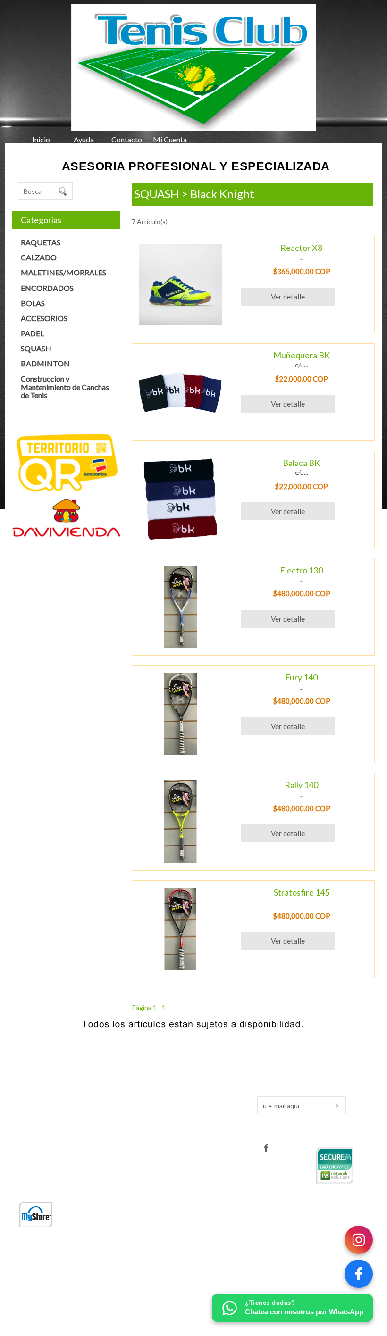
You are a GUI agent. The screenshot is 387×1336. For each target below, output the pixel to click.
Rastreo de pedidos (167, 1107)
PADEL (32, 333)
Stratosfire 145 (301, 892)
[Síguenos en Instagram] (359, 1240)
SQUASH (36, 348)
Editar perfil (155, 1092)
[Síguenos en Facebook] (359, 1274)
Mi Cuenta (170, 139)
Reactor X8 (301, 247)
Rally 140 (301, 785)
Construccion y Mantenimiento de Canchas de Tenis (65, 387)
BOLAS (33, 303)
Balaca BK (301, 462)
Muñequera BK (301, 355)
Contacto (126, 139)
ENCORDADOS (47, 287)
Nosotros (33, 1078)
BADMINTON (45, 363)
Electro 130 (301, 570)
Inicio (41, 139)
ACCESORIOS (44, 318)
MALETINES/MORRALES (63, 272)
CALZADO (39, 257)
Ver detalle (288, 296)
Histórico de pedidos (168, 1121)
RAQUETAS (40, 242)
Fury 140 (301, 677)
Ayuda (84, 139)
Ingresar (150, 1078)
